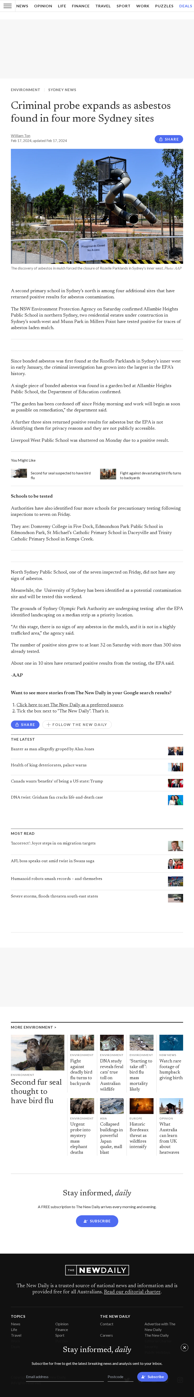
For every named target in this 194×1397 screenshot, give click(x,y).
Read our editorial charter (132, 1292)
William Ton (20, 135)
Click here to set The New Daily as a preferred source (70, 705)
